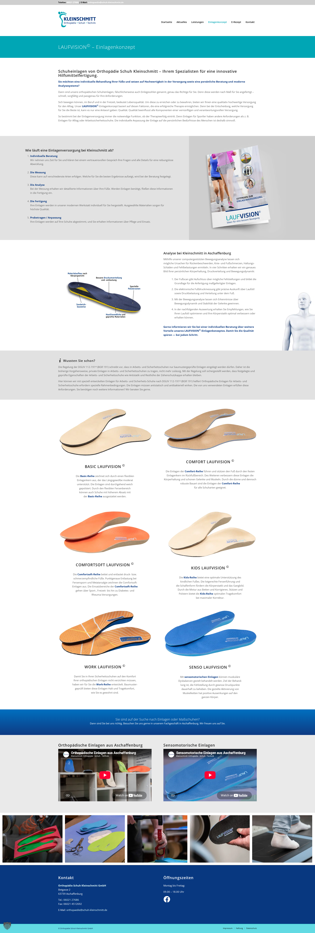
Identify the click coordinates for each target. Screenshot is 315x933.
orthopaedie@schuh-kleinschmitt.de (106, 2)
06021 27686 (73, 2)
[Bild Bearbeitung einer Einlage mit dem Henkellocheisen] (158, 840)
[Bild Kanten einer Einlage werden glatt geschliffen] (221, 840)
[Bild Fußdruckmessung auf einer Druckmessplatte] (283, 840)
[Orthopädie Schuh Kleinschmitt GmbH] (77, 23)
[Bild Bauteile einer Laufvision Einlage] (96, 840)
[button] (7, 926)
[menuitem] (166, 22)
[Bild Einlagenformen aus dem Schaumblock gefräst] (33, 840)
